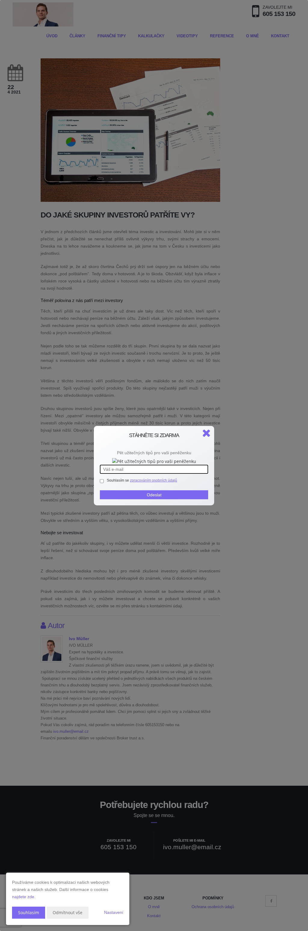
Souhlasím (28, 912)
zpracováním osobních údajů (153, 480)
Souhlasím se (118, 480)
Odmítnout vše (67, 912)
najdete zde (23, 896)
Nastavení (113, 912)
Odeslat (154, 494)
